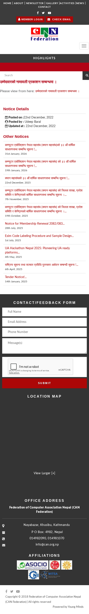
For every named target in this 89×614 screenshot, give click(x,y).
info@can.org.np (47, 544)
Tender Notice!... (16, 277)
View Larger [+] (44, 473)
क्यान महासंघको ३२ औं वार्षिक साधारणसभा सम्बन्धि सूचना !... (37, 178)
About (19, 3)
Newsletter (35, 3)
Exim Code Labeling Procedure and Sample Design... (39, 236)
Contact (44, 7)
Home (7, 3)
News (80, 3)
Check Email (61, 19)
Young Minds (76, 607)
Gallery (52, 3)
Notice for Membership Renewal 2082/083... (35, 223)
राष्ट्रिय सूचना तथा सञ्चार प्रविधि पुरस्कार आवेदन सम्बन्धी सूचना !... (41, 264)
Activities (67, 3)
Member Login (32, 19)
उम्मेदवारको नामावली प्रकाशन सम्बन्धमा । (57, 91)
